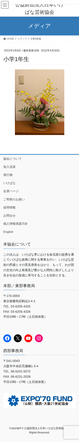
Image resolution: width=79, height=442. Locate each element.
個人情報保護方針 (15, 223)
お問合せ (9, 215)
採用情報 (9, 207)
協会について (12, 158)
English (8, 231)
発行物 (8, 175)
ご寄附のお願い (14, 199)
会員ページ (11, 191)
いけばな (9, 183)
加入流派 (9, 166)
